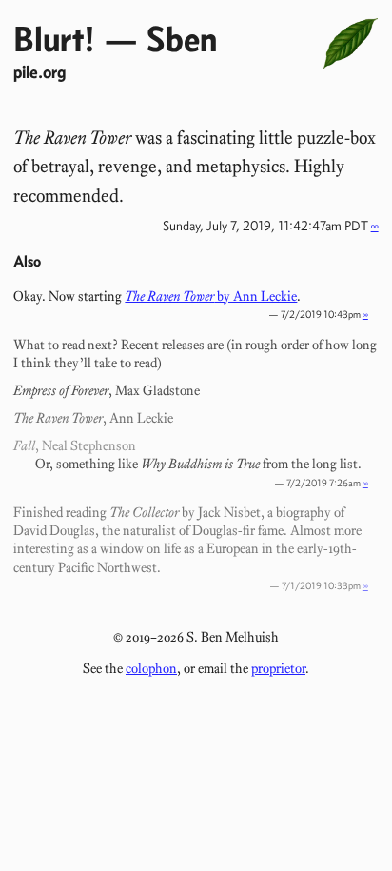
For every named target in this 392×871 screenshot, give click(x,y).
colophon (151, 668)
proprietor (278, 668)
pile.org (39, 72)
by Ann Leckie (211, 296)
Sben (182, 38)
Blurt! (54, 38)
